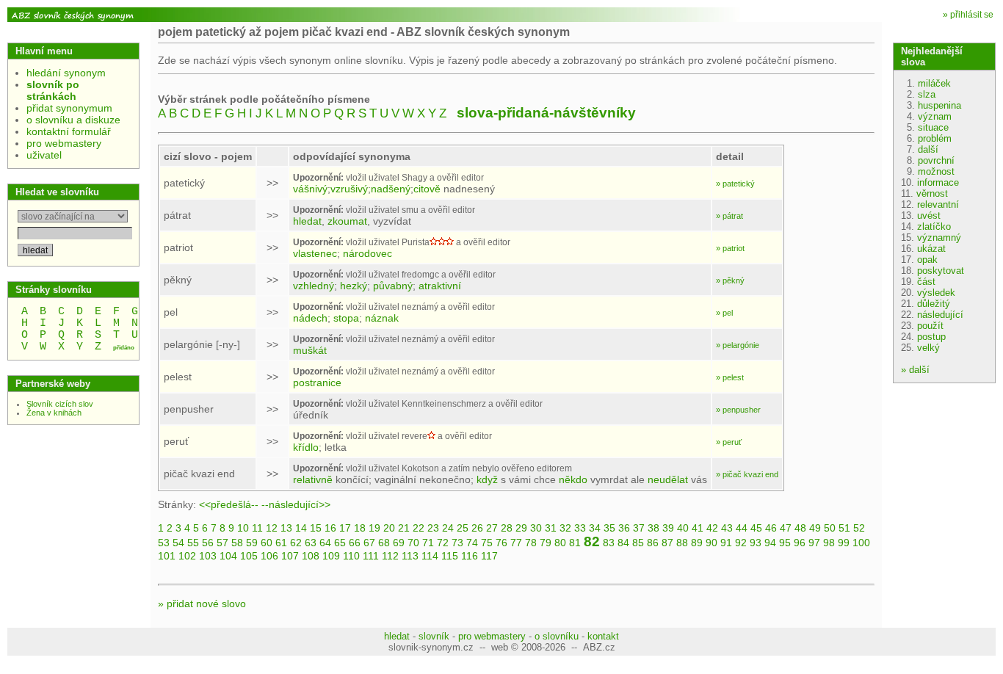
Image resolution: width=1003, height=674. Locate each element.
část (926, 281)
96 (799, 542)
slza (926, 94)
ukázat (931, 248)
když (487, 479)
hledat (307, 221)
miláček (934, 83)
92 (741, 542)
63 (310, 542)
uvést (929, 215)
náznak (382, 318)
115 (449, 556)
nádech (310, 318)
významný (939, 237)
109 (331, 556)
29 (521, 528)
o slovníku (557, 636)
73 (457, 542)
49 (815, 528)
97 (814, 542)
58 (237, 542)
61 (281, 542)
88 (682, 542)
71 (428, 542)
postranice (317, 382)
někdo (573, 479)
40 (683, 528)
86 (653, 542)
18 (360, 528)
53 (164, 542)
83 (609, 542)
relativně (313, 479)
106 (269, 556)
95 (785, 542)
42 (712, 528)
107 (290, 556)
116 (469, 556)
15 (316, 528)
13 (286, 528)
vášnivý (310, 189)
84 (623, 542)
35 (609, 528)
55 (193, 542)
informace (938, 182)
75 (487, 542)
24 (448, 528)
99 (844, 542)
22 (418, 528)
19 (374, 528)
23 (433, 528)
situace (933, 127)
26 (477, 528)
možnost (936, 171)
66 (355, 542)
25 (462, 528)
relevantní (938, 204)
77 (516, 542)
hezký (353, 285)
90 (711, 542)
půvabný (393, 285)
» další (915, 369)
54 (178, 542)
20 (389, 528)
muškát (310, 350)
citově (427, 189)
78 (531, 542)
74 (472, 542)
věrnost (932, 193)
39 (668, 528)
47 (786, 528)
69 (399, 542)
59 (252, 542)
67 (369, 542)
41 (697, 528)
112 (390, 556)
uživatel (44, 155)
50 (830, 528)
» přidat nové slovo (202, 603)
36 (624, 528)
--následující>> (295, 504)
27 (492, 528)
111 (371, 556)
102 (187, 556)
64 (325, 542)
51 (844, 528)
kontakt (603, 636)
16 (330, 528)
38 (653, 528)
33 (580, 528)
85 (638, 542)
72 (443, 542)
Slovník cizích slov (59, 403)
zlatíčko (934, 226)
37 (639, 528)
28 (507, 528)
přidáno (123, 347)
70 (413, 542)
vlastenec (315, 253)
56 (208, 542)
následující (940, 314)
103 (208, 556)
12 (272, 528)
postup (931, 336)
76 (501, 542)
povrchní (936, 160)
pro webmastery (63, 143)
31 (551, 528)
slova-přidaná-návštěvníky (546, 112)
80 (560, 542)
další (928, 149)
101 (166, 556)
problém (935, 138)
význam (935, 116)
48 (800, 528)
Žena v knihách (54, 412)
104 (228, 556)
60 (266, 542)
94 (770, 542)
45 (756, 528)
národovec (367, 253)
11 (257, 528)
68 (384, 542)
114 (429, 556)
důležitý (933, 303)
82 (592, 541)
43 (727, 528)
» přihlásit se (968, 15)
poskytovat (940, 270)
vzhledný (313, 285)
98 (829, 542)
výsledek (936, 292)
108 (310, 556)
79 (545, 542)
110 (351, 556)
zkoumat (347, 221)
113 (410, 556)
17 (345, 528)
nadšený (390, 189)
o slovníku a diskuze (73, 120)
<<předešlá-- (228, 504)
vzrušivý (349, 189)
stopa (346, 318)
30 (536, 528)
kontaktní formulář (68, 131)
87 (667, 542)
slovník (434, 636)
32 (565, 528)
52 (859, 528)
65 (340, 542)
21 (404, 528)
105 (249, 556)
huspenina (939, 105)
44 (741, 528)
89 (697, 542)
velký (928, 347)
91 (726, 542)
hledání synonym (66, 73)
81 (575, 542)
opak (927, 259)
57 (222, 542)
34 (595, 528)
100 (861, 542)
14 (301, 528)
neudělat (668, 479)
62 (296, 542)
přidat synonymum (69, 108)
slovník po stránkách (52, 90)
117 (489, 556)
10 (243, 528)
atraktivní (440, 285)
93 (755, 542)
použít (930, 325)
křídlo (306, 447)
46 (771, 528)
